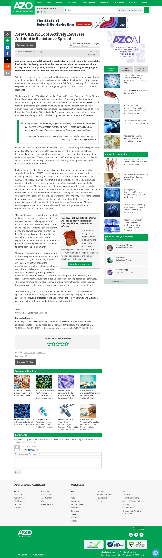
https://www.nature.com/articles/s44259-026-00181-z (68, 328)
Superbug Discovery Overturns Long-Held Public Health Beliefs (23, 393)
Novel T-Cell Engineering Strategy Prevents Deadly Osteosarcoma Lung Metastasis (134, 208)
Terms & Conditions (130, 498)
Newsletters (102, 498)
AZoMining (45, 491)
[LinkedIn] (7, 47)
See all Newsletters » (114, 281)
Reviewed (94, 55)
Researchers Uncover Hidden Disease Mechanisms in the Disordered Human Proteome (133, 225)
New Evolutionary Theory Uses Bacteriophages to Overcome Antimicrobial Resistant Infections (68, 424)
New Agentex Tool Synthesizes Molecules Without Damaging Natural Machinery (135, 193)
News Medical (47, 504)
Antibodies (120, 257)
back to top (137, 528)
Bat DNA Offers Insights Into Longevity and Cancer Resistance (136, 177)
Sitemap (125, 504)
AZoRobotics (19, 498)
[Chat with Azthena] (155, 553)
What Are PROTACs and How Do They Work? (136, 91)
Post (17, 472)
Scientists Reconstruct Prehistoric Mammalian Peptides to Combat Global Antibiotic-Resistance (89, 424)
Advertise (126, 494)
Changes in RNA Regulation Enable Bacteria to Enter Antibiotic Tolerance (44, 423)
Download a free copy (80, 264)
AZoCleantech (20, 501)
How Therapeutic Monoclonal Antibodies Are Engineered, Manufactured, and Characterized (135, 109)
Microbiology (29, 352)
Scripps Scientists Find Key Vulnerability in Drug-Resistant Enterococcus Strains (45, 394)
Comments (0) (21, 356)
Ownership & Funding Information (131, 512)
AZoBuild (18, 507)
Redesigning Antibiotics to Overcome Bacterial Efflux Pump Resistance (24, 422)
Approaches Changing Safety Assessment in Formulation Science (133, 138)
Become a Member (105, 494)
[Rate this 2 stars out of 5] (53, 344)
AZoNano (18, 494)
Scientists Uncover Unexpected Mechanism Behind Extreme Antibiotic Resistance (90, 394)
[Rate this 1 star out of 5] (49, 344)
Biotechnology (122, 269)
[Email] (7, 73)
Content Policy (128, 507)
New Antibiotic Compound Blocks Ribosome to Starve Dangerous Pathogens (67, 394)
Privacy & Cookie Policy (131, 501)
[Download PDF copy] (7, 34)
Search (125, 491)
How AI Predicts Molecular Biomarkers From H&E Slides (136, 121)
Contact (100, 501)
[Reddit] (7, 66)
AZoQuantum (47, 498)
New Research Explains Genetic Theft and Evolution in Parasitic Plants (135, 161)
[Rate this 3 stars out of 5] (58, 344)
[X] (7, 60)
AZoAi (43, 501)
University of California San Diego (30, 51)
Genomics (41, 352)
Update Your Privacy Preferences (34, 555)
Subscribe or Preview (124, 248)
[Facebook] (7, 53)
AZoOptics (18, 504)
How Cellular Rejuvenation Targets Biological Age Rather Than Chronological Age (135, 79)
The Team (101, 491)
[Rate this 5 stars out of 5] (66, 344)
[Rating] (7, 41)
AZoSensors (46, 494)
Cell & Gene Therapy (124, 245)
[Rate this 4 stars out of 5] (62, 344)
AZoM (16, 491)
